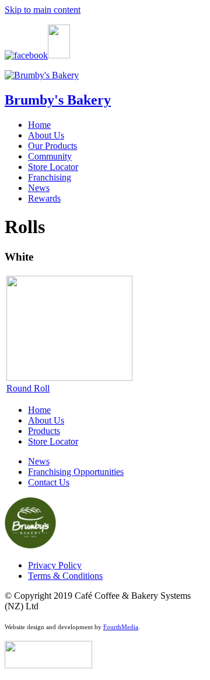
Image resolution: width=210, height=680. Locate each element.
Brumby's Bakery (58, 99)
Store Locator (53, 167)
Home (39, 125)
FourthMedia (120, 626)
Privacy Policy (55, 565)
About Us (46, 135)
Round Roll (28, 388)
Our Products (52, 146)
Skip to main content (42, 10)
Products (44, 431)
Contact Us (48, 482)
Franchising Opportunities (76, 472)
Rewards (44, 198)
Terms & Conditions (65, 576)
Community (50, 156)
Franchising (49, 177)
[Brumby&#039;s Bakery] (42, 75)
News (39, 188)
